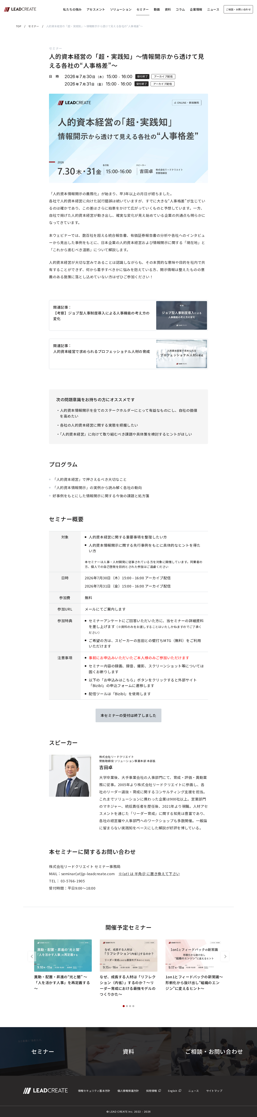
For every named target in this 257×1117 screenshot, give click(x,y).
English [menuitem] (172, 1090)
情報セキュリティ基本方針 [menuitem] (94, 1090)
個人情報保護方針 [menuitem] (128, 1090)
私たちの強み (72, 9)
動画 (157, 9)
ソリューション (121, 9)
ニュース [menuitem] (193, 1090)
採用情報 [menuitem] (151, 1090)
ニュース (213, 9)
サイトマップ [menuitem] (214, 1090)
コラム (180, 9)
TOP (18, 26)
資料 (168, 9)
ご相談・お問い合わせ (238, 9)
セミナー (143, 9)
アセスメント (96, 9)
